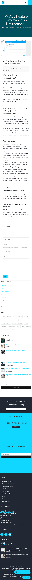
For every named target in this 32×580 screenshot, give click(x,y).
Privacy (4, 498)
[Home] (3, 2)
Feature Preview (24, 68)
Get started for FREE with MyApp (16, 409)
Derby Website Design (7, 493)
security (20, 316)
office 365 (4, 326)
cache (3, 329)
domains (16, 319)
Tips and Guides (6, 307)
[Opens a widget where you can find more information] (26, 577)
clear (22, 326)
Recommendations (6, 304)
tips (21, 319)
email (18, 326)
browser (28, 326)
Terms (3, 496)
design (3, 316)
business (9, 316)
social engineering (6, 323)
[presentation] (2, 47)
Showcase (4, 297)
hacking (14, 323)
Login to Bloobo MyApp (5, 515)
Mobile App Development (8, 483)
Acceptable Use (6, 501)
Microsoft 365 (11, 326)
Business (3, 285)
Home (2, 27)
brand (14, 316)
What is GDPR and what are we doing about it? (15, 350)
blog (7, 27)
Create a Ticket (3, 518)
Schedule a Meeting (23, 572)
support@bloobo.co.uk (6, 522)
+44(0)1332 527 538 (5, 520)
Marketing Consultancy (7, 486)
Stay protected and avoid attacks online (14, 344)
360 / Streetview (6, 488)
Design (3, 288)
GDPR (11, 319)
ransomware (4, 319)
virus (28, 316)
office (26, 323)
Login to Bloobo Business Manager (8, 513)
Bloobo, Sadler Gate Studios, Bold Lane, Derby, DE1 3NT (14, 524)
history (8, 329)
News (2, 295)
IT (24, 316)
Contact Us (16, 426)
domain (25, 319)
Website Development (7, 481)
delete (13, 329)
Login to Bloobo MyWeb (5, 517)
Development (5, 291)
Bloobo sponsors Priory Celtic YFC (13, 339)
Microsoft (20, 323)
